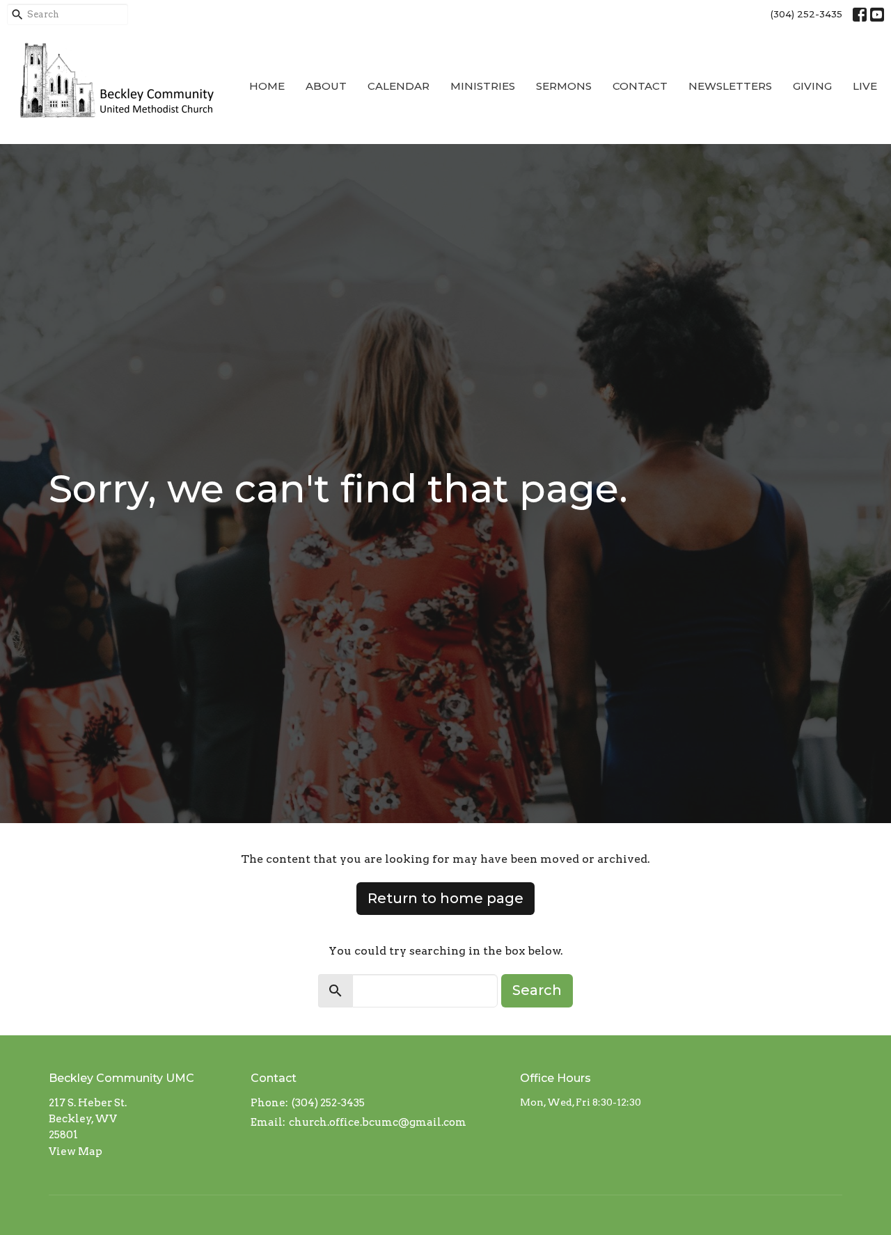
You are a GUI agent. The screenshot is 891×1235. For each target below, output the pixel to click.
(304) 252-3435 (806, 13)
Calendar (398, 86)
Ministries (482, 86)
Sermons (564, 86)
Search (537, 990)
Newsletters (730, 86)
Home (267, 86)
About (326, 86)
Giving (812, 86)
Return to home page (445, 898)
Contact (640, 86)
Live (865, 86)
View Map (75, 1151)
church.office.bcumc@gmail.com (377, 1122)
